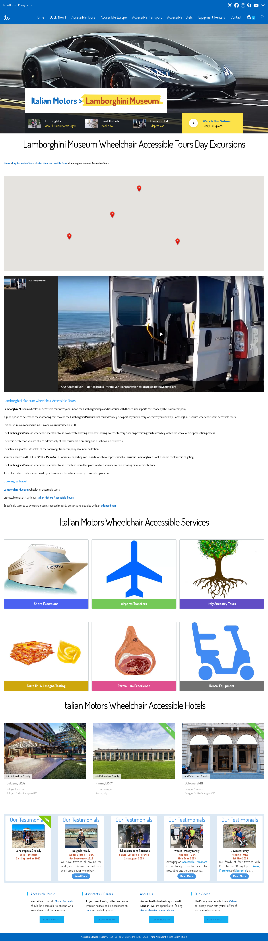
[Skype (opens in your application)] (249, 5)
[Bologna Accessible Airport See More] (134, 569)
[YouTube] (256, 5)
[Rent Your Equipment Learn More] (222, 651)
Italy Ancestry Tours (222, 604)
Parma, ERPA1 (104, 783)
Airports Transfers (134, 604)
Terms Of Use (9, 5)
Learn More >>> (52, 919)
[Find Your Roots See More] (222, 569)
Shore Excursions (46, 604)
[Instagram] (243, 5)
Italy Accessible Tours (23, 163)
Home (7, 163)
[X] (229, 5)
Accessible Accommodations (157, 910)
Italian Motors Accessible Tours (51, 163)
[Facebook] (236, 5)
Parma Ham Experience (134, 686)
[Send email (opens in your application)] (262, 5)
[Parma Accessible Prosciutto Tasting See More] (134, 651)
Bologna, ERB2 (16, 783)
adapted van (108, 505)
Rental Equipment (221, 686)
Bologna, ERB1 (194, 783)
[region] (134, 78)
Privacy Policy (25, 5)
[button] (30, 284)
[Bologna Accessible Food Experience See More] (46, 651)
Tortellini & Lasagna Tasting (46, 686)
